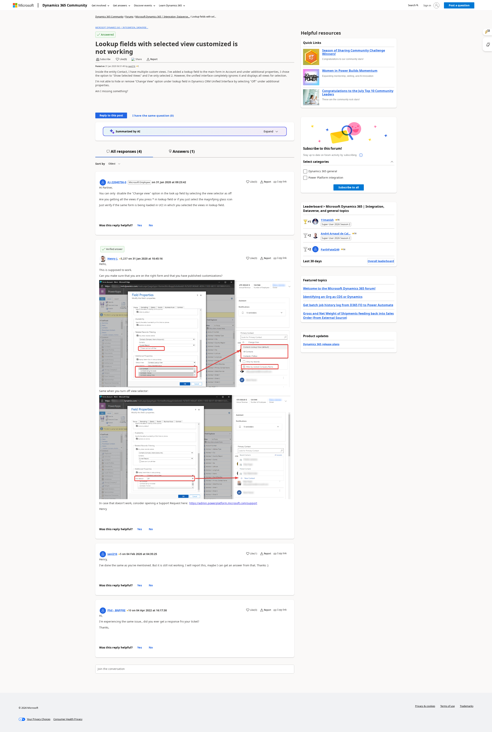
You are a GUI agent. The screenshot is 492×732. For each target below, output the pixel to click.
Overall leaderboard (381, 261)
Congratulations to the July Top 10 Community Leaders (357, 92)
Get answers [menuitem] (120, 5)
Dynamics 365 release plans (321, 344)
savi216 (131, 66)
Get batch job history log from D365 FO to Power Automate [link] (348, 305)
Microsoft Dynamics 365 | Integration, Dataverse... (162, 16)
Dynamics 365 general (322, 171)
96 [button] (338, 219)
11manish (327, 220)
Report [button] (153, 59)
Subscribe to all (348, 187)
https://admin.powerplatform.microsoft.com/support (223, 503)
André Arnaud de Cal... (336, 233)
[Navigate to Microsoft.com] (23, 5)
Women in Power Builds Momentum (349, 71)
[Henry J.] (103, 259)
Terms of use (447, 706)
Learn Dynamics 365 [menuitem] (170, 5)
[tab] (124, 153)
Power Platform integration (325, 177)
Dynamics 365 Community (64, 5)
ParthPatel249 (330, 249)
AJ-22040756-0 (116, 182)
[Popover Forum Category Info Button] (361, 155)
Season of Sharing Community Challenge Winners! (353, 52)
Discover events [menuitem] (143, 5)
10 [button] (129, 610)
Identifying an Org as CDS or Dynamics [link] (332, 297)
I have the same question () (153, 115)
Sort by (100, 163)
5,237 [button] (124, 258)
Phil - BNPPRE (116, 610)
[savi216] (103, 554)
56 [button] (355, 233)
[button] (413, 5)
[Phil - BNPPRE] (103, 610)
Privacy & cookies (425, 706)
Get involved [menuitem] (99, 5)
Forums (129, 16)
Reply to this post (111, 115)
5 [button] (138, 66)
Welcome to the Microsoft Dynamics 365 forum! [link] (339, 288)
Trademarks (466, 706)
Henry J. (112, 258)
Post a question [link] (459, 5)
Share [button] (138, 59)
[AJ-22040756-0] (103, 182)
